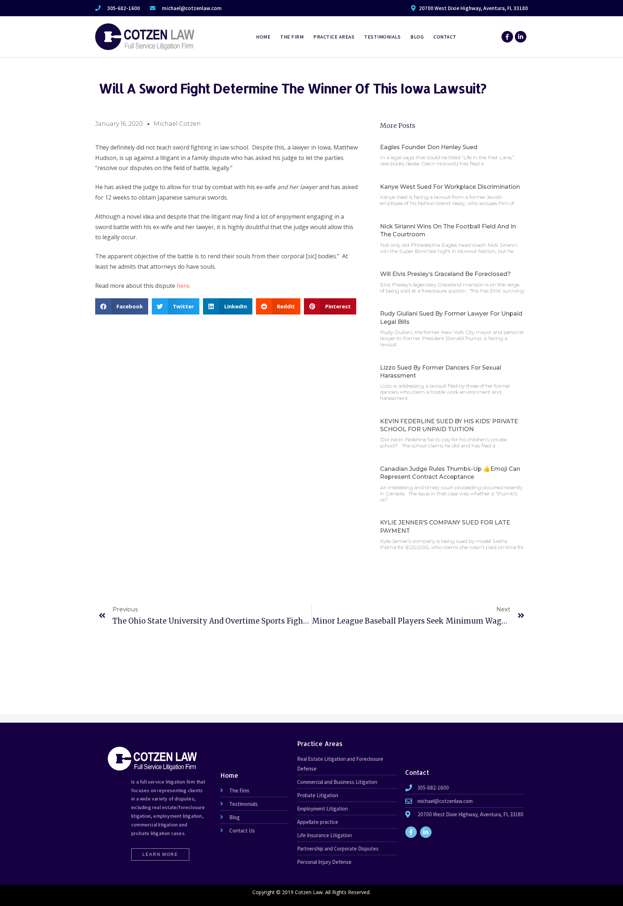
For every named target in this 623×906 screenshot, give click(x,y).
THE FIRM (292, 37)
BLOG (417, 37)
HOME (263, 37)
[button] (121, 306)
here (183, 286)
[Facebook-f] (507, 37)
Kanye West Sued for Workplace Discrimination (450, 186)
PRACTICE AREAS (333, 37)
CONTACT (444, 37)
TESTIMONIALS (382, 37)
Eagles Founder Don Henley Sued (428, 147)
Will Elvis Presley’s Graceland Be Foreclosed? (445, 274)
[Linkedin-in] (520, 37)
